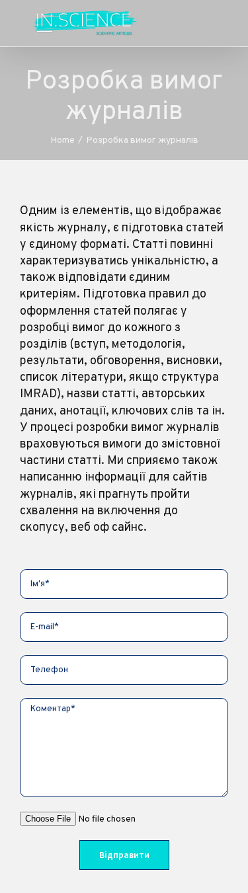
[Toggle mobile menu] (223, 23)
